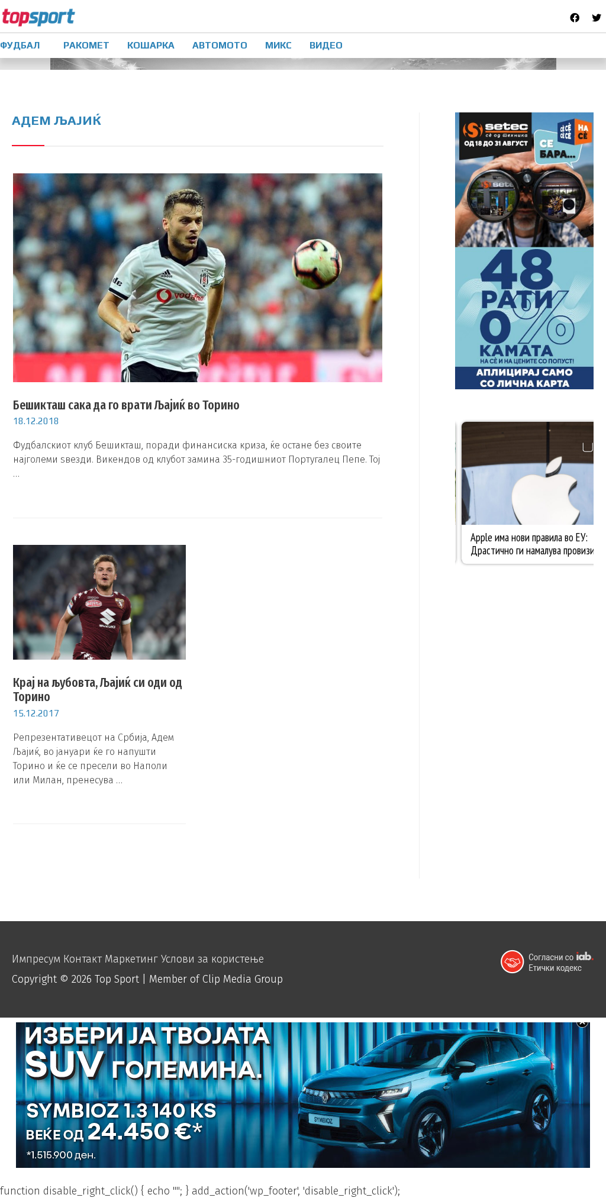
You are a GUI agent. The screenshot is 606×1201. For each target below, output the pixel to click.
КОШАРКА (151, 45)
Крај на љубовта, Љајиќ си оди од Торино (97, 689)
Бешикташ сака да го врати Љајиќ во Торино (126, 405)
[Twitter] (596, 17)
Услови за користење (212, 959)
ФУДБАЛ (20, 45)
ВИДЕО (326, 45)
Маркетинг (131, 959)
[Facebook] (574, 17)
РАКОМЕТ (86, 45)
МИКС (278, 45)
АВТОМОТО (219, 45)
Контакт (82, 959)
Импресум (36, 959)
